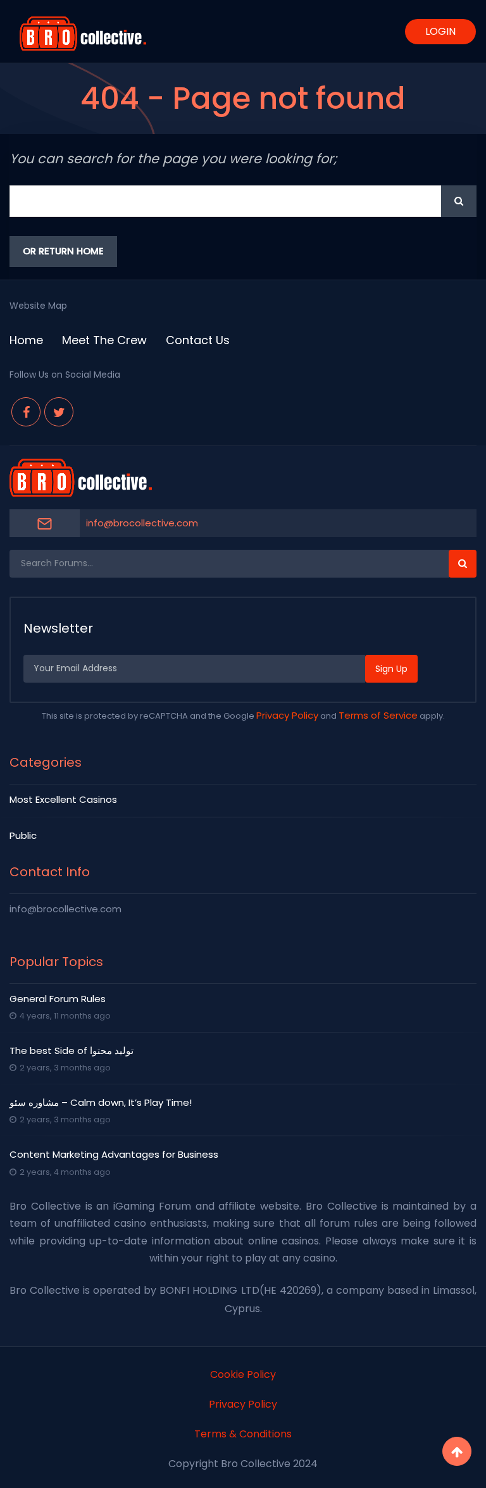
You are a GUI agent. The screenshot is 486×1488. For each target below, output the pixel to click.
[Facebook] (25, 411)
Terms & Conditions (243, 1434)
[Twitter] (58, 411)
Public (23, 835)
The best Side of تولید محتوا (71, 1050)
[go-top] (456, 1451)
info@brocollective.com (142, 523)
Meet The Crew (104, 340)
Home (26, 340)
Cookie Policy (243, 1374)
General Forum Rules (57, 998)
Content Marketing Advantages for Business (113, 1154)
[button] (459, 201)
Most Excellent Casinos (63, 799)
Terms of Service (378, 715)
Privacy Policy (287, 715)
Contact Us (198, 340)
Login (440, 31)
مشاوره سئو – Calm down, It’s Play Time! (100, 1102)
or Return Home (63, 250)
